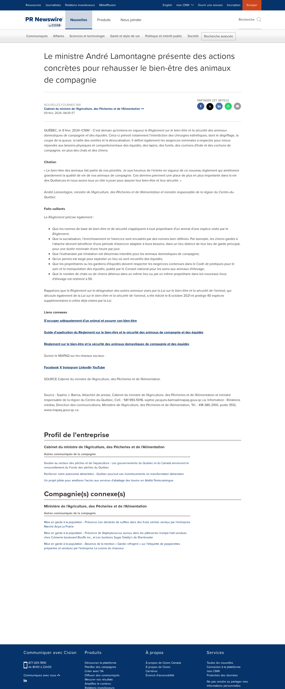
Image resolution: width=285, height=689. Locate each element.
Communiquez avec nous (40, 675)
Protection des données (222, 675)
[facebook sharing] (200, 107)
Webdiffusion (107, 5)
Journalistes (53, 5)
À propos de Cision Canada (163, 663)
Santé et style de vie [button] (125, 36)
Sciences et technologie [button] (87, 36)
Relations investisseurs (80, 5)
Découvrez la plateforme (100, 663)
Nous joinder (131, 20)
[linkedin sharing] (219, 107)
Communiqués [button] (37, 36)
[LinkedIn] (26, 681)
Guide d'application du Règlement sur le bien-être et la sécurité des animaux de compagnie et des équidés (123, 332)
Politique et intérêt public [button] (163, 36)
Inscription (233, 5)
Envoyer (252, 5)
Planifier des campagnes (100, 667)
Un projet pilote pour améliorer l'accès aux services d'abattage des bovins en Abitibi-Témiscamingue (108, 480)
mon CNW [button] (183, 5)
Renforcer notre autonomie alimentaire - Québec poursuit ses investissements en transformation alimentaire (114, 474)
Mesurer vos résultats (99, 679)
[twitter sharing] (209, 107)
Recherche (247, 19)
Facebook (51, 367)
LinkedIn (85, 367)
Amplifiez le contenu (98, 683)
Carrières (152, 671)
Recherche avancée (218, 36)
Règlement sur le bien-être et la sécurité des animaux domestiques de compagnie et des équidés (116, 344)
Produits (104, 20)
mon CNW (213, 671)
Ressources (33, 5)
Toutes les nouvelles (220, 663)
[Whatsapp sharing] (228, 107)
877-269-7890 (37, 663)
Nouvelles (78, 20)
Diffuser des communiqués (102, 675)
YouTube (98, 367)
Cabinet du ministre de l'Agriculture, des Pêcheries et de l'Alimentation (104, 447)
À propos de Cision (158, 667)
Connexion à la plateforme (224, 667)
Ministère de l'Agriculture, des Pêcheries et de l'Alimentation (95, 506)
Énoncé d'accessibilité (160, 675)
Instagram (70, 367)
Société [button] (193, 36)
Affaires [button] (58, 36)
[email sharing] (237, 107)
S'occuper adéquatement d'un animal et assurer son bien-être (90, 320)
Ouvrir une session (210, 5)
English (167, 5)
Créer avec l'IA (94, 671)
